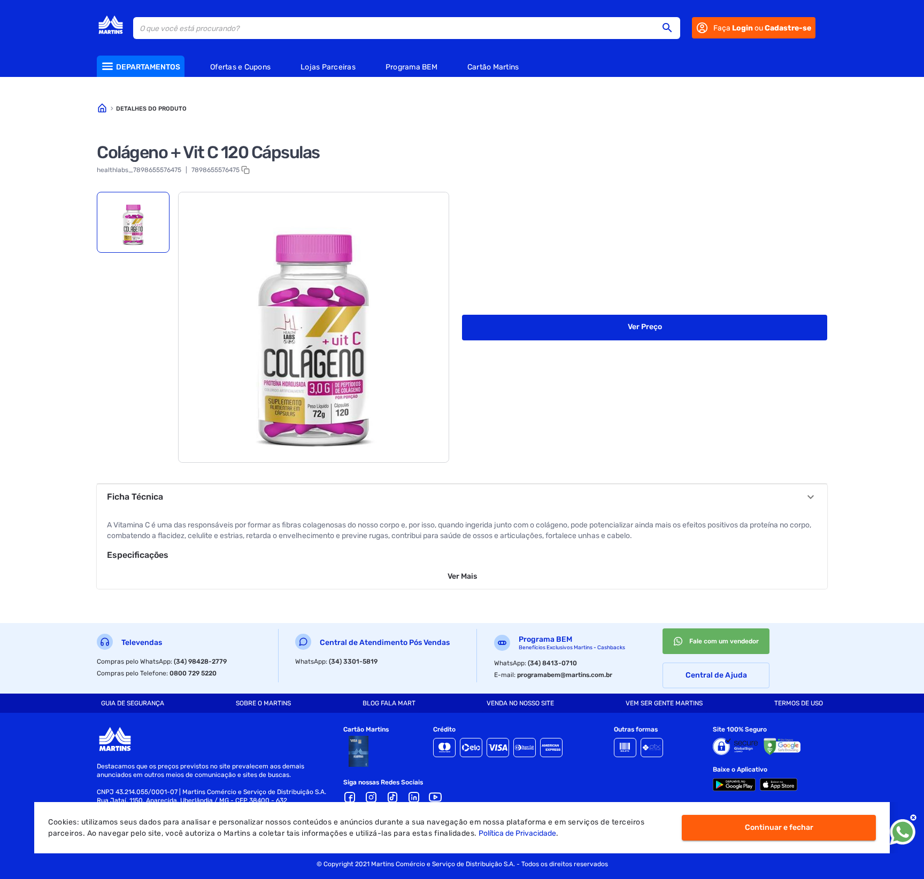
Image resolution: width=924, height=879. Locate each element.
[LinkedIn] (413, 797)
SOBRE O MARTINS (263, 703)
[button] (670, 27)
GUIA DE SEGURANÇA (132, 703)
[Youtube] (435, 797)
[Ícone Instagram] (371, 797)
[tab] (133, 222)
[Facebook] (349, 797)
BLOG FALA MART (389, 703)
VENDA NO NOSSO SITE (520, 703)
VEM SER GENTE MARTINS (664, 703)
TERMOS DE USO (798, 703)
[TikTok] (392, 797)
